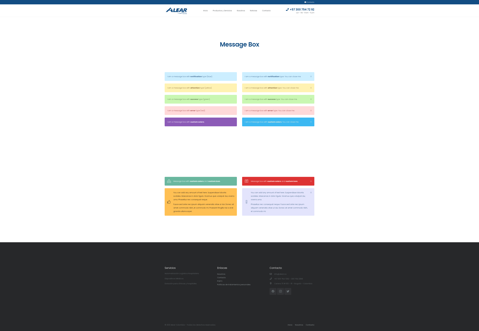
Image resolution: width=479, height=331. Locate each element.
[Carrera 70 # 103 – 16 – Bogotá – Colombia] (272, 283)
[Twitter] (287, 291)
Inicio (290, 325)
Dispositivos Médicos (174, 278)
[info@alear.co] (272, 274)
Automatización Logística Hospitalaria (182, 273)
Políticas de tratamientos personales (233, 284)
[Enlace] (176, 10)
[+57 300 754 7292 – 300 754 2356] (272, 279)
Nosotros (221, 274)
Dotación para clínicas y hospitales (181, 283)
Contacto (221, 277)
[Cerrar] (311, 76)
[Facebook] (273, 291)
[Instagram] (280, 291)
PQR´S (219, 281)
